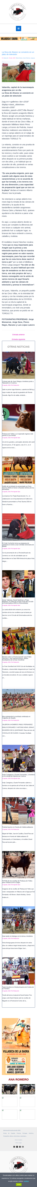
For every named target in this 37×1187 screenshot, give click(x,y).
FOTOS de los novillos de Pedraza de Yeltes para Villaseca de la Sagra (17, 881)
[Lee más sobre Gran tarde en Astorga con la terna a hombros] (18, 920)
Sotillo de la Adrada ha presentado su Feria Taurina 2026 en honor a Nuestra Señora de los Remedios (18, 488)
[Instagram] (20, 1147)
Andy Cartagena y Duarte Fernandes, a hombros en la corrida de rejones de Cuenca (18, 775)
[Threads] (17, 1147)
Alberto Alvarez (19, 58)
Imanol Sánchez (26, 58)
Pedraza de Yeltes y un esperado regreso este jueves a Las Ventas (17, 434)
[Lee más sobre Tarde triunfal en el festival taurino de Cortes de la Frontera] (18, 971)
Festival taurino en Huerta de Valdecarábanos (17, 827)
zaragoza (33, 58)
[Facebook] (14, 1147)
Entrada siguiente (18, 339)
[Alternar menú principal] (18, 28)
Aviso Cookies (18, 1140)
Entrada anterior (18, 334)
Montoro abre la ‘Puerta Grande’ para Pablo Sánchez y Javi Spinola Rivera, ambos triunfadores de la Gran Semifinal (16, 658)
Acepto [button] (18, 1184)
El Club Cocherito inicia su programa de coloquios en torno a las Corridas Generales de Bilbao (18, 544)
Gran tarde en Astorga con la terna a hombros (17, 936)
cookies (26, 1181)
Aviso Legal (18, 1142)
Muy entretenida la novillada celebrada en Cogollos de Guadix (16, 717)
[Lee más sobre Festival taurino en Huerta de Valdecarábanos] (18, 811)
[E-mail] (23, 1147)
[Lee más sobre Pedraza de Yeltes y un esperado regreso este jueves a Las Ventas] (18, 417)
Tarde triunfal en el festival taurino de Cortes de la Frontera (18, 987)
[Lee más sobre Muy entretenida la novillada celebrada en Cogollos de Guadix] (18, 700)
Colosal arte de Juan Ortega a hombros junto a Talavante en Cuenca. (17, 382)
